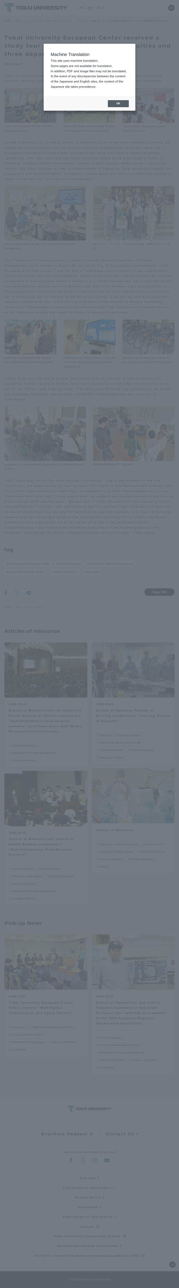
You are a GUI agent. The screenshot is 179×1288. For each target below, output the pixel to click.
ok (118, 103)
